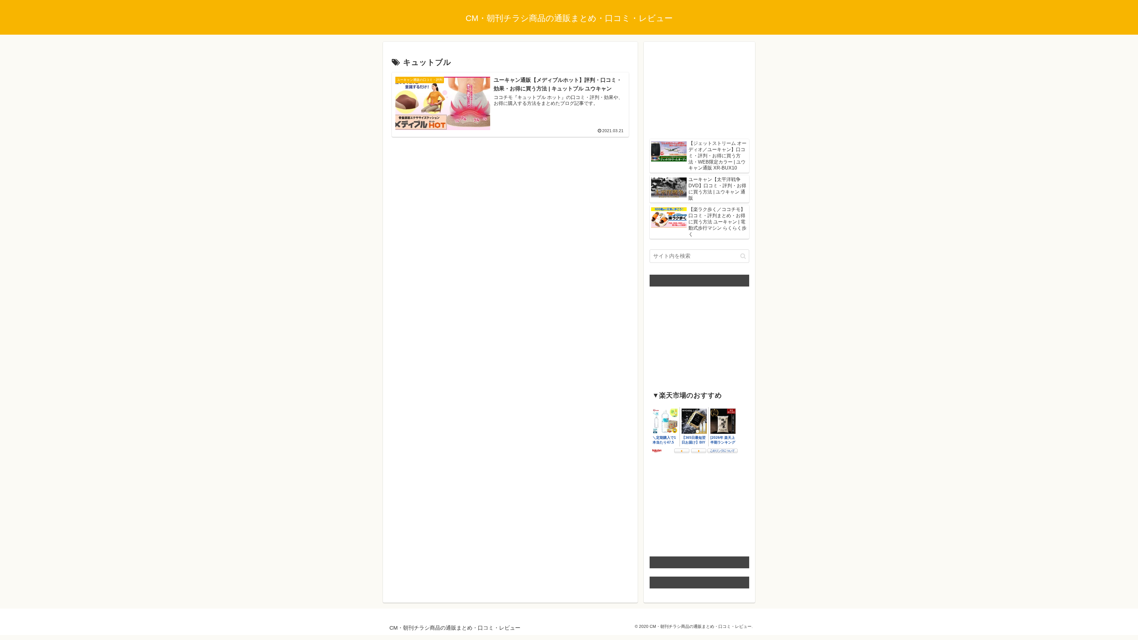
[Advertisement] (510, 185)
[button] (743, 256)
